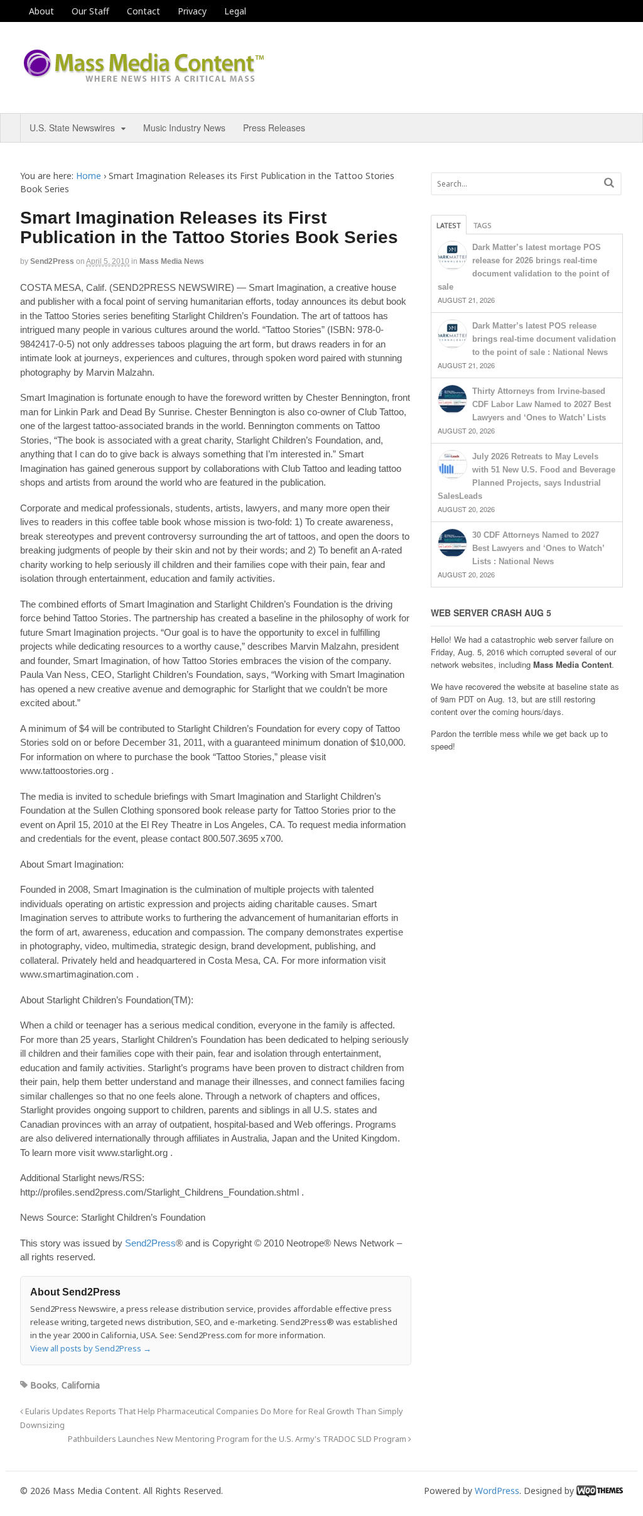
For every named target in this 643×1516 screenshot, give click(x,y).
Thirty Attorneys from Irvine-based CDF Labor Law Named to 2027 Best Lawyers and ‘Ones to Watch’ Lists (541, 404)
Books (43, 1385)
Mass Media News (171, 261)
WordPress (497, 1491)
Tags (482, 225)
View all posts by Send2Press (90, 1348)
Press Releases (274, 127)
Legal (235, 11)
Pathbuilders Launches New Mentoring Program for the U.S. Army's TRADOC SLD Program (238, 1439)
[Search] (609, 182)
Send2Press (52, 261)
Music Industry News (184, 127)
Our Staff (90, 11)
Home (88, 176)
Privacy (192, 11)
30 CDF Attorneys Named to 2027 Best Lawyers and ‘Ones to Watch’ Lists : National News (538, 548)
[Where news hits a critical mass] (145, 78)
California (81, 1385)
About (41, 11)
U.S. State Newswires (72, 127)
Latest (448, 225)
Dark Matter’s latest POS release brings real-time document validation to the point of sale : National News (544, 339)
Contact (143, 11)
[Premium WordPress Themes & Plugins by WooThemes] (599, 1491)
